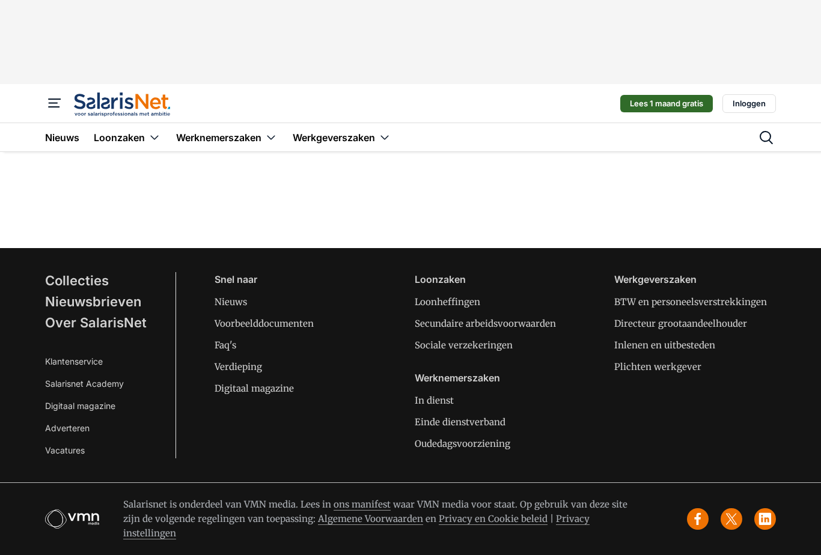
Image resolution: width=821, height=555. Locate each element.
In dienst (434, 400)
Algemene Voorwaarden (370, 518)
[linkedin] (765, 519)
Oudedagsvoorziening (462, 443)
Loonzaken (440, 279)
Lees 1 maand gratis (666, 103)
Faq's (225, 345)
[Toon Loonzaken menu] (154, 137)
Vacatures (65, 450)
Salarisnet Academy (84, 383)
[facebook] (698, 519)
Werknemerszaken (457, 378)
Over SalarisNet (96, 322)
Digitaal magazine (80, 406)
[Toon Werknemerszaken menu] (271, 137)
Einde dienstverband (460, 422)
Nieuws (231, 302)
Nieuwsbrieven (93, 301)
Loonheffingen (447, 302)
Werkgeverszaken (655, 279)
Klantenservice (74, 361)
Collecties (77, 280)
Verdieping (238, 366)
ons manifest (362, 504)
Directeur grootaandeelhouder (680, 323)
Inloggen (749, 103)
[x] (731, 519)
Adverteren (67, 428)
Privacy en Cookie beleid (493, 518)
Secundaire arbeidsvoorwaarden (485, 323)
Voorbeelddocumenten (264, 323)
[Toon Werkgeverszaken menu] (384, 137)
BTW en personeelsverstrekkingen (690, 302)
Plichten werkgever (657, 366)
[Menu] (54, 103)
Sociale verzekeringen (464, 345)
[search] (766, 137)
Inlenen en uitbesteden (664, 345)
